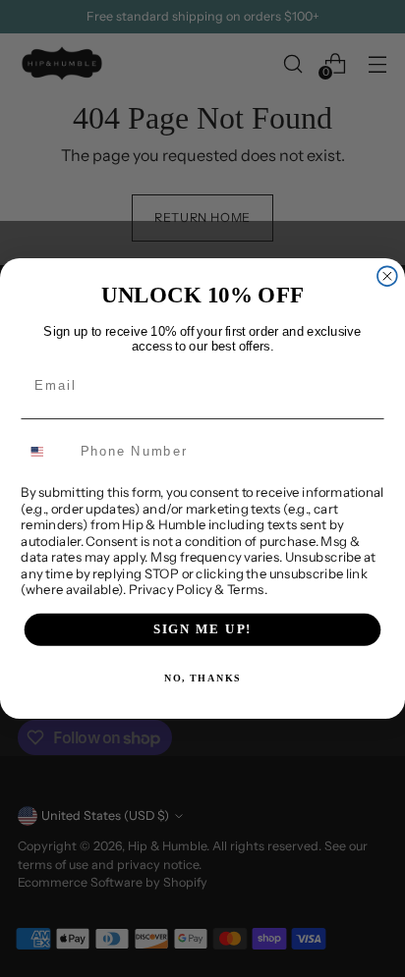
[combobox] (47, 451)
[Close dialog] (387, 276)
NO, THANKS (202, 678)
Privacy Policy (170, 589)
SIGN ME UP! (203, 629)
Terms (245, 589)
